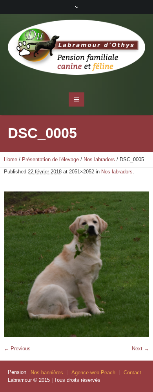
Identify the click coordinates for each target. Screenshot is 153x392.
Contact (132, 372)
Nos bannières (47, 372)
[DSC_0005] (76, 264)
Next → (140, 349)
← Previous (17, 349)
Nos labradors (99, 159)
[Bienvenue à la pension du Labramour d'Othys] (77, 49)
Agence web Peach (93, 372)
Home (10, 159)
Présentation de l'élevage (50, 159)
